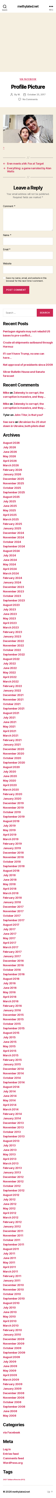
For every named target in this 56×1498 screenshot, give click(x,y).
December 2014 (13, 1068)
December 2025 (13, 478)
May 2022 (9, 672)
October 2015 (12, 1023)
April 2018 (9, 888)
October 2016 (12, 969)
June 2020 (10, 776)
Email (6, 249)
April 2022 (9, 677)
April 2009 (10, 1375)
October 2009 (12, 1348)
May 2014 (9, 1100)
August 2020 (11, 767)
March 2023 (11, 627)
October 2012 (12, 1186)
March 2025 (11, 519)
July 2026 (9, 447)
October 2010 (12, 1294)
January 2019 (12, 848)
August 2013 (11, 1140)
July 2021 (9, 717)
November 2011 (13, 1235)
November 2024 (13, 537)
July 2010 (9, 1307)
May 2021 (9, 726)
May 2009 (9, 1370)
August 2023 (11, 605)
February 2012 (12, 1222)
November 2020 (13, 753)
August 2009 (11, 1357)
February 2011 (12, 1276)
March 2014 (10, 1109)
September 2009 (14, 1352)
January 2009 (12, 1388)
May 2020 (9, 780)
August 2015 (11, 1032)
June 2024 (10, 559)
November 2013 (13, 1127)
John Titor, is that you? (28, 414)
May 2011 (9, 1262)
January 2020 (12, 798)
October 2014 (12, 1077)
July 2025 (9, 501)
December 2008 (13, 1393)
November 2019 (13, 807)
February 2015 (12, 1059)
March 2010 (11, 1325)
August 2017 (11, 924)
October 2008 (12, 1402)
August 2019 (11, 821)
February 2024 (12, 578)
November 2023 (13, 591)
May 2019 (9, 830)
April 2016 (9, 996)
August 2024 (11, 550)
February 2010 (12, 1330)
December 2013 (13, 1122)
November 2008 (13, 1397)
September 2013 (14, 1136)
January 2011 (11, 1280)
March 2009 (11, 1379)
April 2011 (9, 1267)
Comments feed (13, 1458)
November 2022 (13, 645)
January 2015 (12, 1064)
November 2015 (13, 1019)
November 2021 (13, 699)
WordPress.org (13, 1462)
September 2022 (14, 654)
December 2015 (13, 1014)
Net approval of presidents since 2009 (28, 364)
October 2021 (12, 704)
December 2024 (13, 532)
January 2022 (12, 690)
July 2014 (9, 1091)
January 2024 (12, 582)
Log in (7, 1449)
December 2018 (13, 852)
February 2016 (12, 1005)
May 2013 (9, 1154)
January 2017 (12, 956)
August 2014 (11, 1086)
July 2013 (9, 1145)
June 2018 (10, 879)
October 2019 (12, 812)
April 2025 (10, 514)
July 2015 (9, 1037)
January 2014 (12, 1118)
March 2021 (10, 735)
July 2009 (9, 1361)
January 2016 (12, 1010)
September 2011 (13, 1244)
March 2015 (10, 1055)
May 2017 (9, 938)
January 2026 (12, 474)
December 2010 (13, 1285)
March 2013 (10, 1163)
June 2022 (10, 668)
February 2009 (12, 1384)
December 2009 (13, 1339)
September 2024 (14, 546)
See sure (8, 422)
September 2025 (14, 492)
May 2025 (9, 510)
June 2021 (9, 722)
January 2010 (12, 1334)
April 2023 (10, 623)
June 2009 (10, 1366)
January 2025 (12, 528)
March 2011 (10, 1271)
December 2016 (13, 960)
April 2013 (9, 1159)
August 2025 (11, 496)
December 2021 (13, 695)
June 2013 (10, 1149)
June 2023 (10, 614)
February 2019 (12, 843)
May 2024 (9, 564)
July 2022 (9, 663)
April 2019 (9, 834)
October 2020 (12, 758)
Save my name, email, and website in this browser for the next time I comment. (26, 279)
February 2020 (12, 794)
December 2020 (13, 749)
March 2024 (11, 573)
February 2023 (12, 632)
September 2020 (14, 762)
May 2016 (9, 992)
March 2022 (11, 681)
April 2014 (9, 1104)
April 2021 (9, 731)
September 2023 (14, 600)
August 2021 (11, 713)
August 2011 (11, 1249)
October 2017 (12, 915)
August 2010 (11, 1303)
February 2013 (12, 1168)
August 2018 (11, 870)
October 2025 (12, 487)
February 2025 (12, 523)
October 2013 (12, 1131)
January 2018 (12, 902)
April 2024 (10, 568)
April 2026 (10, 460)
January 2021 (12, 744)
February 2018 (12, 897)
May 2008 (9, 1415)
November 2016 (13, 965)
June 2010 (10, 1312)
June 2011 (9, 1258)
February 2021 (12, 740)
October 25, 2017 (36, 94)
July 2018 (9, 875)
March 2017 (10, 947)
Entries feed (11, 1453)
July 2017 (9, 929)
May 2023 (9, 618)
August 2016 (11, 978)
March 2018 (10, 893)
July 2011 (9, 1253)
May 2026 (9, 456)
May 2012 (9, 1208)
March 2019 (10, 839)
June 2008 (10, 1411)
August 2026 (11, 442)
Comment (9, 206)
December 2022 (13, 641)
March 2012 (10, 1217)
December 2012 (13, 1177)
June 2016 (10, 987)
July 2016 (9, 983)
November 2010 (13, 1289)
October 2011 (11, 1240)
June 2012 (9, 1204)
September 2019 (14, 816)
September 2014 (14, 1082)
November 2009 (13, 1343)
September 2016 (14, 974)
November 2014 (13, 1073)
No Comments (30, 99)
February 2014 (12, 1113)
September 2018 (14, 866)
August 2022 (11, 659)
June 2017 (9, 933)
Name (7, 235)
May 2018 (9, 884)
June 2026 (10, 451)
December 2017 (13, 906)
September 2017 (13, 920)
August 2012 (11, 1195)
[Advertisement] (28, 42)
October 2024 (12, 541)
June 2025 (10, 505)
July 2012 (9, 1199)
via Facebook (28, 79)
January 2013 (12, 1172)
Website (7, 263)
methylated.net (28, 6)
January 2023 (12, 636)
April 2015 (9, 1050)
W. (19, 94)
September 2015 (14, 1028)
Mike (6, 392)
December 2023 (13, 587)
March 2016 (10, 1001)
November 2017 (13, 911)
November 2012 (13, 1181)
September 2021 (13, 708)
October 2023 (12, 596)
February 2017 (12, 951)
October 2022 (12, 650)
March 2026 (11, 465)
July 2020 (9, 771)
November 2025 (13, 483)
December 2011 (13, 1231)
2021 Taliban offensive (14, 1480)
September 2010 (14, 1298)
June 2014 (10, 1095)
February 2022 (12, 686)
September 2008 (14, 1406)
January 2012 (12, 1226)
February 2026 (12, 469)
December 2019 (13, 803)
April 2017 (9, 942)
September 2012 (13, 1190)
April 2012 (9, 1213)
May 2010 (9, 1316)
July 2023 (9, 609)
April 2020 (10, 785)
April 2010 (9, 1321)
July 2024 (9, 555)
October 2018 (12, 861)
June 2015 (10, 1041)
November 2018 (13, 857)
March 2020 (11, 789)
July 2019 (9, 825)
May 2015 (9, 1046)
